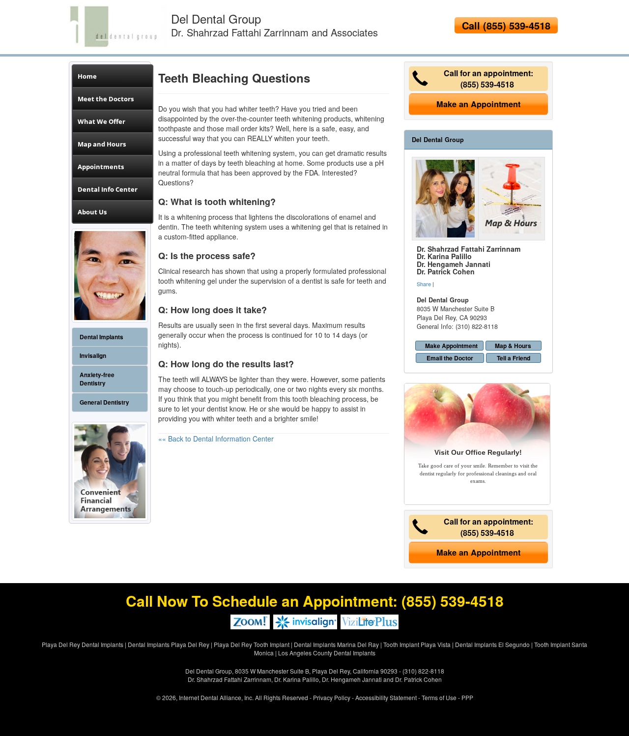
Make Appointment (451, 345)
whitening (191, 217)
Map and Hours (102, 144)
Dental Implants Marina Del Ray (336, 644)
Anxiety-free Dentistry (97, 379)
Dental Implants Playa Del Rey (168, 644)
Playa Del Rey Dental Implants (82, 644)
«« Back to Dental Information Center (216, 438)
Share (424, 284)
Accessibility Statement (386, 697)
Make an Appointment (478, 104)
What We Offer (101, 121)
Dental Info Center (108, 189)
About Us (92, 211)
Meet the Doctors (106, 98)
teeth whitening (298, 118)
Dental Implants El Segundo (492, 644)
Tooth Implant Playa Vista (417, 644)
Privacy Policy (331, 697)
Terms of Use (439, 697)
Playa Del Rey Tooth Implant (251, 644)
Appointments (101, 166)
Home (87, 76)
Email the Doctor (450, 357)
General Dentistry (104, 402)
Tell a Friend (513, 357)
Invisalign (93, 356)
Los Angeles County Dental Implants (326, 652)
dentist (217, 408)
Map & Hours (513, 345)
